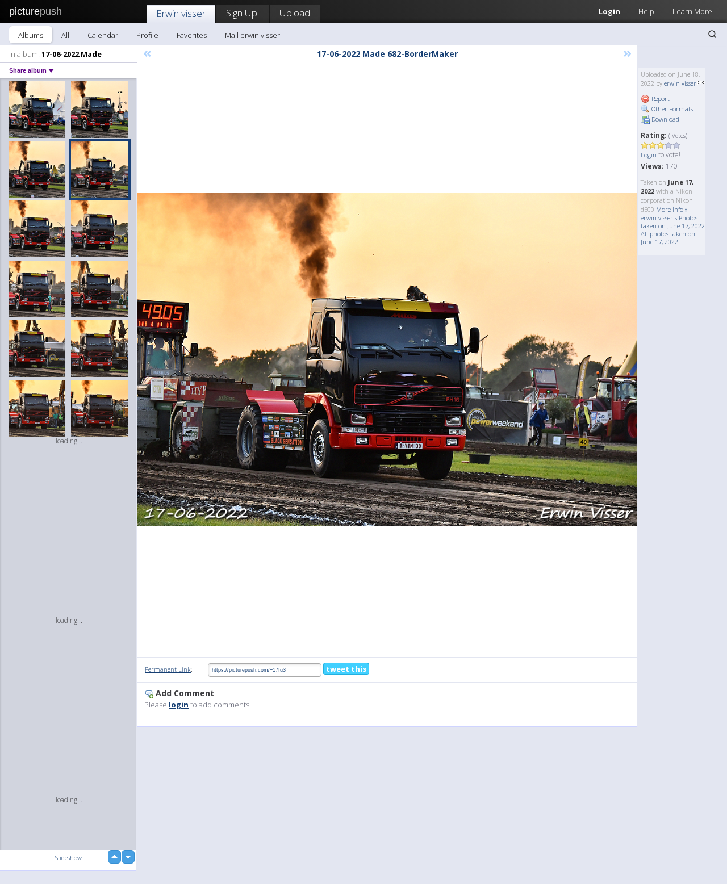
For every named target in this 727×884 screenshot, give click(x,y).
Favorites (192, 35)
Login (609, 11)
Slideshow (68, 857)
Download (664, 119)
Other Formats (671, 108)
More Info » (672, 209)
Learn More (692, 11)
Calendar (102, 35)
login (179, 704)
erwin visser (680, 83)
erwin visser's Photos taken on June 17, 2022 (673, 221)
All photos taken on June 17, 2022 (668, 237)
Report (660, 98)
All (65, 35)
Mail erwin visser (252, 35)
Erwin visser (181, 13)
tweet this (346, 669)
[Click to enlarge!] (387, 359)
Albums (30, 35)
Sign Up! (242, 12)
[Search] (712, 34)
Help (646, 11)
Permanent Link (168, 669)
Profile (147, 35)
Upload (294, 12)
